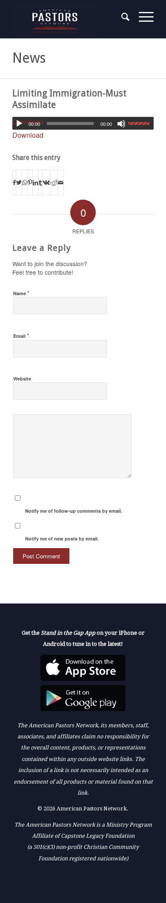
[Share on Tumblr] (40, 182)
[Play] (19, 123)
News (29, 58)
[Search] (121, 17)
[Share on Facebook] (14, 182)
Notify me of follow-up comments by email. (73, 511)
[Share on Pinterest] (30, 182)
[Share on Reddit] (53, 182)
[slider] (141, 123)
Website (22, 378)
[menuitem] (121, 17)
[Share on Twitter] (19, 182)
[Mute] (121, 123)
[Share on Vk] (46, 182)
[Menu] (142, 17)
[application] (83, 123)
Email (21, 335)
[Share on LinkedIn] (35, 182)
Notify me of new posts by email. (62, 538)
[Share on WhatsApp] (24, 182)
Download (27, 135)
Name (21, 293)
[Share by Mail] (60, 182)
